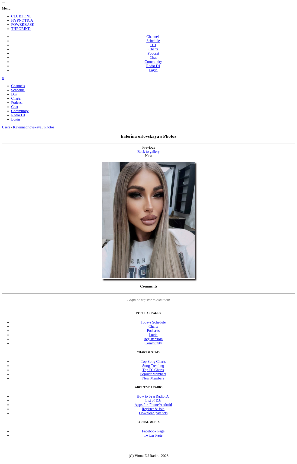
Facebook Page (153, 431)
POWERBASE (22, 24)
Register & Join (153, 409)
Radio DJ (153, 66)
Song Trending (153, 366)
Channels (153, 37)
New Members (153, 378)
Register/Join (153, 339)
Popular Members (153, 374)
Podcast (153, 53)
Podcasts (153, 331)
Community (153, 62)
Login (153, 70)
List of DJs (153, 400)
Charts (153, 49)
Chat (153, 57)
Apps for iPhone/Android (153, 405)
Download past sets (153, 413)
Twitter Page (153, 435)
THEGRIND (21, 29)
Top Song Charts (153, 361)
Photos (49, 127)
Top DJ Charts (153, 370)
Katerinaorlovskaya (27, 127)
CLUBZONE (21, 16)
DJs (153, 45)
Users (6, 127)
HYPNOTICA (22, 20)
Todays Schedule (153, 322)
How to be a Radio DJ (153, 396)
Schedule (153, 41)
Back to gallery (148, 152)
